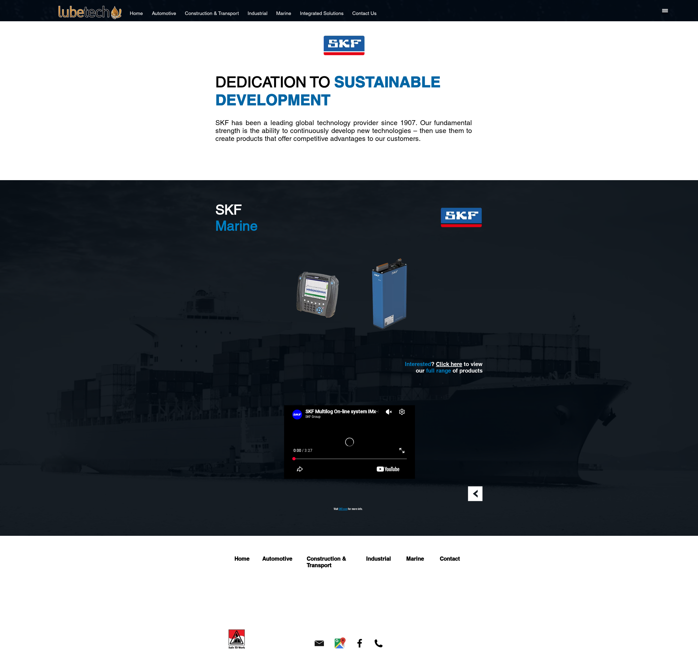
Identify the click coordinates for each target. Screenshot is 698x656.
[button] (665, 10)
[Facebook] (359, 643)
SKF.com (343, 509)
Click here (449, 364)
